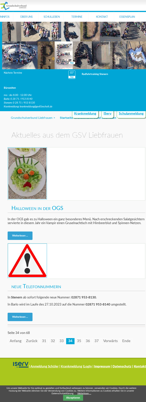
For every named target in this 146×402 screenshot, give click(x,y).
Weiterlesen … (21, 236)
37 (96, 341)
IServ (108, 113)
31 (44, 341)
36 (88, 341)
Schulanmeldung (131, 113)
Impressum (102, 366)
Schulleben (52, 16)
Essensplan (127, 16)
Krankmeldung (85, 113)
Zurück (31, 341)
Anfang (15, 341)
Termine (76, 16)
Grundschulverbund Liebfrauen (31, 117)
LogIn (88, 366)
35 (79, 341)
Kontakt (102, 16)
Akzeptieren (73, 397)
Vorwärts (110, 341)
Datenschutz (122, 366)
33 (62, 341)
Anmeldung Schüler (44, 366)
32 (53, 341)
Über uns (26, 16)
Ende (126, 341)
